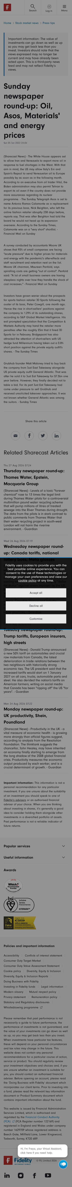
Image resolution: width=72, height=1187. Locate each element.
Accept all (36, 593)
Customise (36, 618)
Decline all (36, 605)
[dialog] (36, 593)
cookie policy (27, 581)
